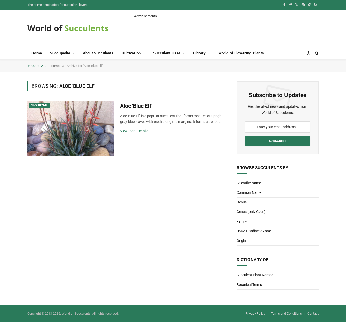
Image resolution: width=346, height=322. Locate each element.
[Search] (316, 53)
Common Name (249, 192)
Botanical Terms (249, 285)
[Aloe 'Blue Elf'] (70, 128)
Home (36, 53)
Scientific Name (249, 183)
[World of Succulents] (67, 28)
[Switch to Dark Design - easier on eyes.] (308, 53)
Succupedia (60, 53)
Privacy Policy (255, 313)
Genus (242, 202)
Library (199, 53)
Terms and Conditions (286, 313)
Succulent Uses (167, 53)
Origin (241, 241)
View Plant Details (134, 131)
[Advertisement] (226, 29)
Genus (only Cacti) (251, 212)
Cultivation (131, 53)
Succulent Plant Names (255, 275)
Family (242, 221)
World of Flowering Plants (241, 53)
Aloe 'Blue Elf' (136, 106)
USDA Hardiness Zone (254, 231)
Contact (313, 313)
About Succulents (98, 53)
